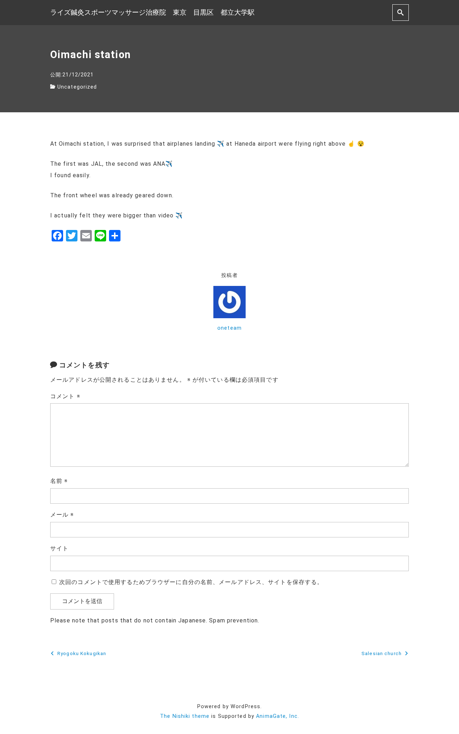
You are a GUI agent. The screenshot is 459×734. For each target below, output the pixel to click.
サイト (59, 548)
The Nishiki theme (184, 716)
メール (62, 514)
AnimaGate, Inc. (277, 716)
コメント (65, 396)
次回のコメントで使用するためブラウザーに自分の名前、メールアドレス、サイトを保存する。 (191, 582)
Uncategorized (77, 87)
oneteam (229, 328)
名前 (59, 480)
